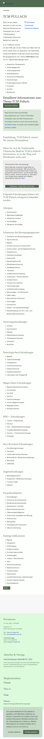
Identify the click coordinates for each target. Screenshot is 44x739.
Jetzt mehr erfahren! (11, 105)
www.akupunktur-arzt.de (14, 634)
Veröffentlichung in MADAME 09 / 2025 (18, 659)
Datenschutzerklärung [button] (20, 727)
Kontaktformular (10, 125)
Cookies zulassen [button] (31, 732)
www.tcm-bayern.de (13, 632)
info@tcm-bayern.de (13, 642)
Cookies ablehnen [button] (14, 732)
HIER (23, 178)
